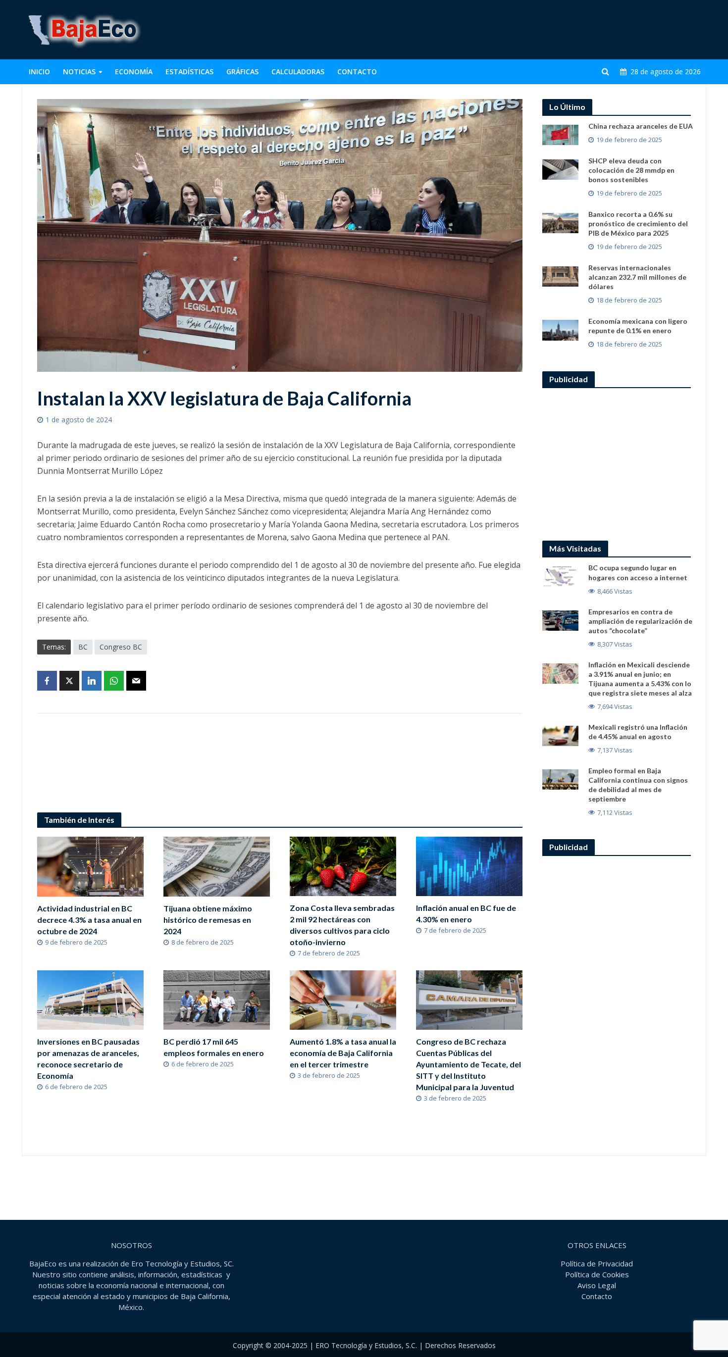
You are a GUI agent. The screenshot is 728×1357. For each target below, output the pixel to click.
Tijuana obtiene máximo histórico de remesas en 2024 (207, 920)
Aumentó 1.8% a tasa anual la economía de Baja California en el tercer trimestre (343, 1053)
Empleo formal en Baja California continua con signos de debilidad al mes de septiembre (638, 784)
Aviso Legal (596, 1285)
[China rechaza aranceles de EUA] (560, 134)
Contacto (357, 71)
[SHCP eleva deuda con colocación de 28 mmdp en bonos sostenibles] (560, 169)
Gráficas (242, 71)
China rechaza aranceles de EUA (640, 126)
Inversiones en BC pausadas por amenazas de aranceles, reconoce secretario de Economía (88, 1058)
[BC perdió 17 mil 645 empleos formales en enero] (216, 999)
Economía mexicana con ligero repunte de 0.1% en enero (637, 326)
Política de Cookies (597, 1274)
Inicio (39, 71)
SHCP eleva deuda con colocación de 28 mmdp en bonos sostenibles (631, 170)
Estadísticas (189, 71)
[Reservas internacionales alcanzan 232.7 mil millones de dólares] (560, 276)
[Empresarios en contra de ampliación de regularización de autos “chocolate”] (560, 619)
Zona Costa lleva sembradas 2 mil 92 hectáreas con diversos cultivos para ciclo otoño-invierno (342, 925)
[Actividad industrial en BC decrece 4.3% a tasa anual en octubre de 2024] (90, 865)
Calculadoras (297, 71)
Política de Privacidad (597, 1263)
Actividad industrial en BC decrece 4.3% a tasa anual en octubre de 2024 (89, 920)
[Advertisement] (525, 29)
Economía (134, 71)
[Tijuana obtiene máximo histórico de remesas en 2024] (216, 865)
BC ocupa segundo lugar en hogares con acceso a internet (637, 572)
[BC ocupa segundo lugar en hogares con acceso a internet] (560, 576)
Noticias (79, 71)
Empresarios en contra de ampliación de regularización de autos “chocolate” (640, 621)
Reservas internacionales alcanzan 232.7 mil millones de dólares (637, 277)
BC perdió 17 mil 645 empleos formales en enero (213, 1047)
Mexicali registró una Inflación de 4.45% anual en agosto (637, 732)
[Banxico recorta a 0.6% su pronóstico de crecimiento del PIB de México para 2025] (560, 222)
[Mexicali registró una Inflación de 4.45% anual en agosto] (560, 735)
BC (83, 647)
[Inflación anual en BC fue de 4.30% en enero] (469, 865)
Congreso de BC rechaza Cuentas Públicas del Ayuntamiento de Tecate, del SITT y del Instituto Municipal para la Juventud (468, 1064)
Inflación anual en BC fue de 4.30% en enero (466, 913)
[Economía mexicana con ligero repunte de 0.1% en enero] (560, 329)
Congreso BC (121, 647)
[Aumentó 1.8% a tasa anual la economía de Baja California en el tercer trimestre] (343, 999)
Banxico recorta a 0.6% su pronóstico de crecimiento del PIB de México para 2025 (638, 223)
